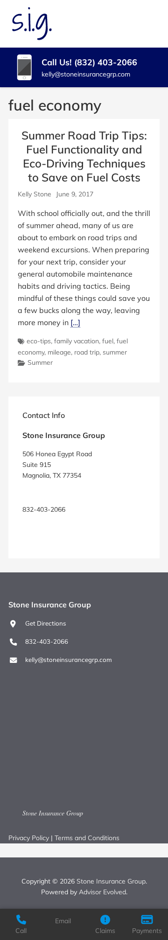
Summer (40, 362)
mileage (59, 352)
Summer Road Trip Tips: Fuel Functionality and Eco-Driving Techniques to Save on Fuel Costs (84, 156)
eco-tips (39, 341)
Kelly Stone (34, 194)
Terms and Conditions (87, 838)
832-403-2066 (46, 641)
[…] (75, 322)
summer (115, 352)
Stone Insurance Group (52, 812)
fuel (107, 341)
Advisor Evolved (102, 892)
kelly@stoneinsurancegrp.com (86, 74)
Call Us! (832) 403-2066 (89, 62)
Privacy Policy (28, 838)
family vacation (76, 341)
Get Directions (42, 492)
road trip (86, 352)
